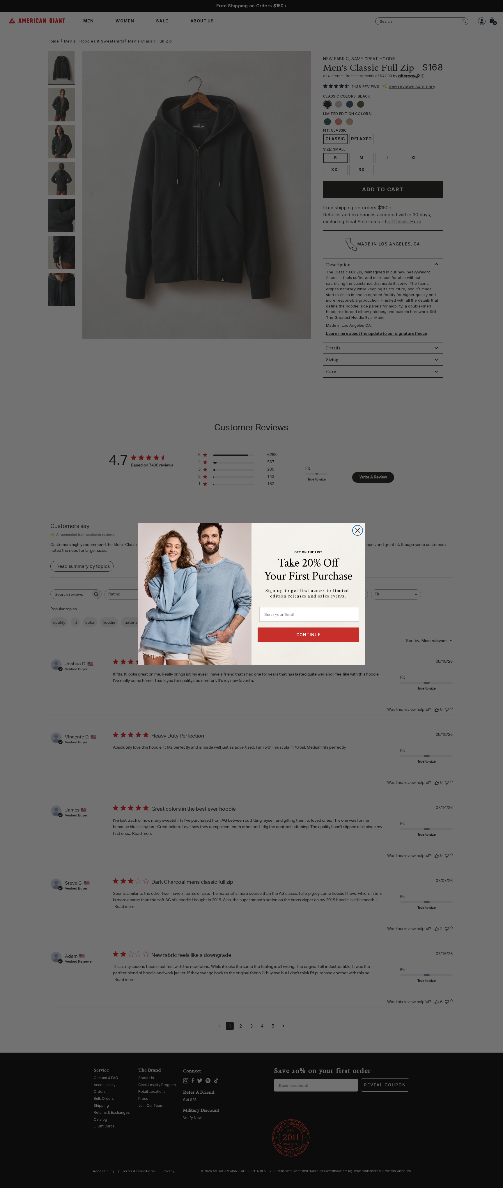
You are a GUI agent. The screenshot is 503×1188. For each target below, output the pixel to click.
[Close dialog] (358, 530)
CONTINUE (308, 634)
